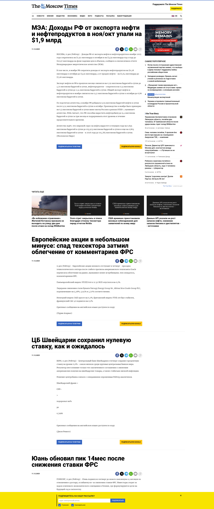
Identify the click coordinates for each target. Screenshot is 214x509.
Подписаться (107, 268)
